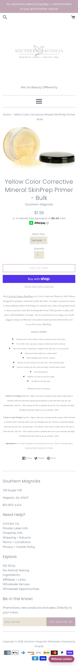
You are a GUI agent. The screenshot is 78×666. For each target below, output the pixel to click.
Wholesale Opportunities (21, 589)
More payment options (39, 286)
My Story (9, 565)
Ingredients (11, 575)
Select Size (38, 234)
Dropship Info (12, 533)
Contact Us (11, 523)
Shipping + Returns (17, 537)
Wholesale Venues (16, 584)
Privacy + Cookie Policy (19, 547)
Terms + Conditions (16, 542)
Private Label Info (15, 528)
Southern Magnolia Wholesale (42, 641)
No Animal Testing (16, 570)
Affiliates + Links (14, 579)
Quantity (39, 248)
